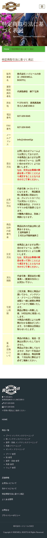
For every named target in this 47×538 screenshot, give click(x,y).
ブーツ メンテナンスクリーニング (20, 435)
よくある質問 (7, 499)
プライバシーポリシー (11, 515)
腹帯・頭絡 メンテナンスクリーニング (21, 442)
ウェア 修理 (11, 468)
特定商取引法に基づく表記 (13, 494)
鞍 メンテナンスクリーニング (18, 439)
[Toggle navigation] (42, 7)
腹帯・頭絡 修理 (12, 461)
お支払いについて (9, 483)
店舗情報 (5, 478)
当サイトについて (9, 488)
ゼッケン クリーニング (15, 449)
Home (6, 49)
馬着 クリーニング (13, 446)
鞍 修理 (9, 457)
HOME (4, 419)
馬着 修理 (10, 464)
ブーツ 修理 (11, 454)
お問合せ (5, 510)
